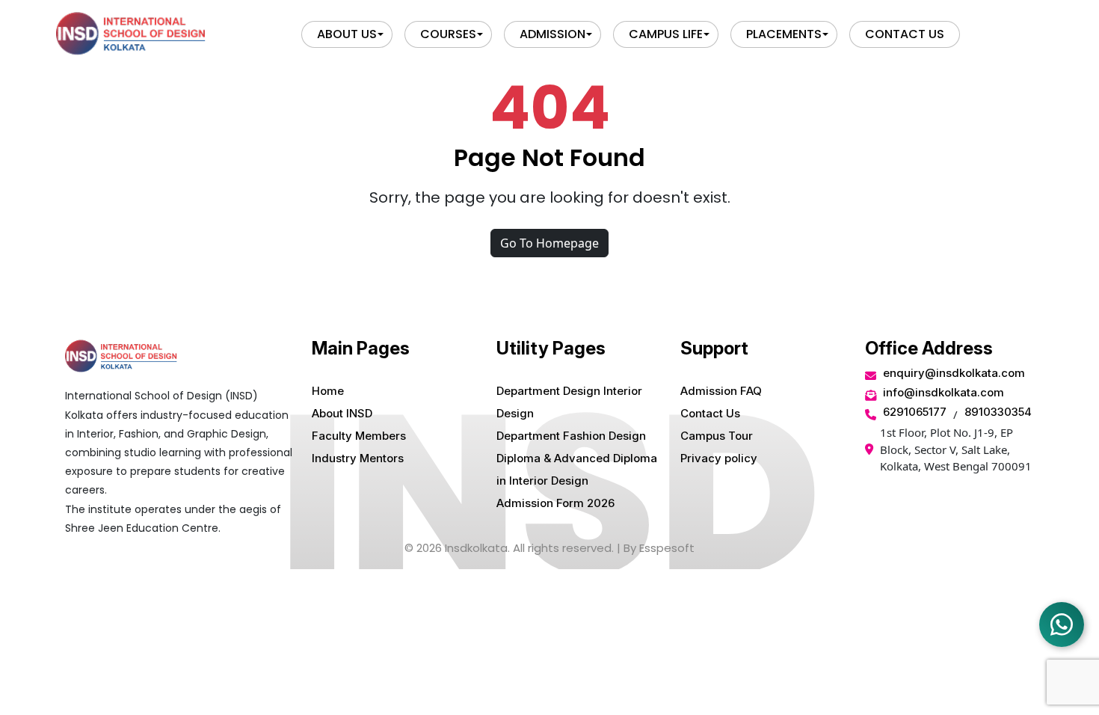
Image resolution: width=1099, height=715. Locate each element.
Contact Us (710, 413)
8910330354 (998, 412)
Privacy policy (718, 458)
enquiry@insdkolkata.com (954, 373)
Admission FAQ (721, 391)
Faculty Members (359, 436)
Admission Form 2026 (555, 503)
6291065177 (914, 412)
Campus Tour (716, 436)
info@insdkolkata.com (943, 392)
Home (328, 391)
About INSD (342, 413)
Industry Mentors (358, 458)
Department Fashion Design (571, 436)
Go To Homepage (549, 243)
